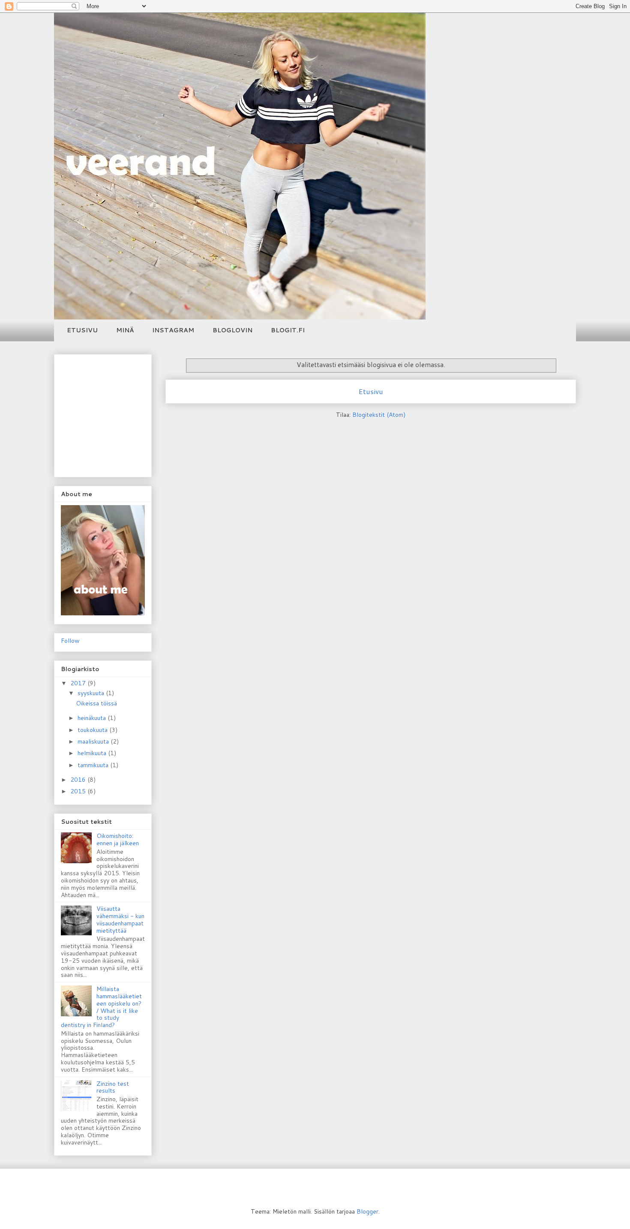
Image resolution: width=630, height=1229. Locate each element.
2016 (78, 779)
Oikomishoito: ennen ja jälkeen (117, 839)
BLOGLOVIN (232, 330)
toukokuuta (93, 730)
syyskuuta (92, 693)
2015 (78, 791)
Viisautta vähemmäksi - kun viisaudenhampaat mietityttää (120, 919)
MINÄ (125, 330)
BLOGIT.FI (288, 330)
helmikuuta (93, 753)
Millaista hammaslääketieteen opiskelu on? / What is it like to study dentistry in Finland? (101, 1007)
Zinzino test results (112, 1087)
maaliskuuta (94, 741)
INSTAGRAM (173, 330)
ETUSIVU (82, 330)
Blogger (367, 1211)
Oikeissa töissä (96, 703)
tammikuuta (94, 765)
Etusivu (370, 391)
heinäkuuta (93, 718)
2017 (78, 683)
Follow (70, 640)
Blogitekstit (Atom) (378, 414)
